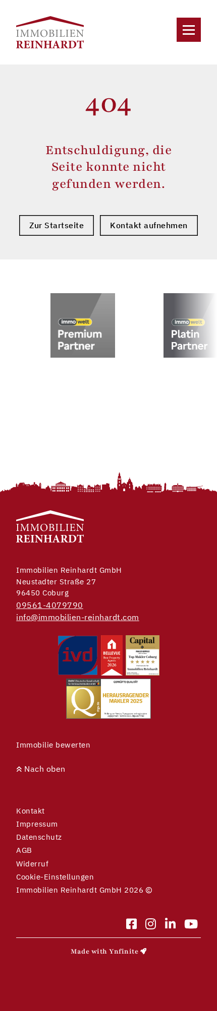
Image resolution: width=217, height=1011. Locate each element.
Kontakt (30, 811)
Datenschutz (39, 837)
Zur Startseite (56, 225)
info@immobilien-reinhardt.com (77, 617)
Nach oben (44, 769)
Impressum (37, 824)
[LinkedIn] (170, 924)
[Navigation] (189, 30)
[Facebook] (131, 924)
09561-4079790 (49, 605)
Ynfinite (123, 951)
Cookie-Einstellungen (55, 877)
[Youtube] (191, 924)
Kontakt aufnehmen (149, 225)
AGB (24, 850)
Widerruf (32, 863)
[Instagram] (150, 924)
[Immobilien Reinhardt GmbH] (50, 32)
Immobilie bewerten (53, 745)
